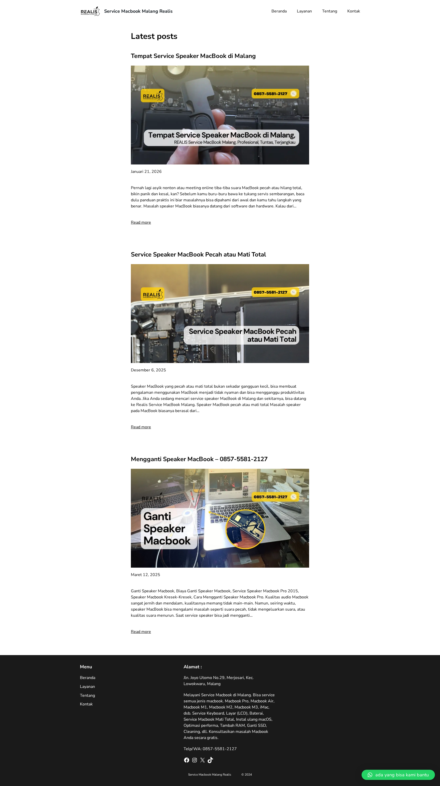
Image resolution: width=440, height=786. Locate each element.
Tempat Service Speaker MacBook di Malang (193, 56)
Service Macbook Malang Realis (138, 11)
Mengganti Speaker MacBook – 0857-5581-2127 (199, 459)
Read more (141, 222)
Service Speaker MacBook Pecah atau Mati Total (198, 254)
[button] (398, 775)
